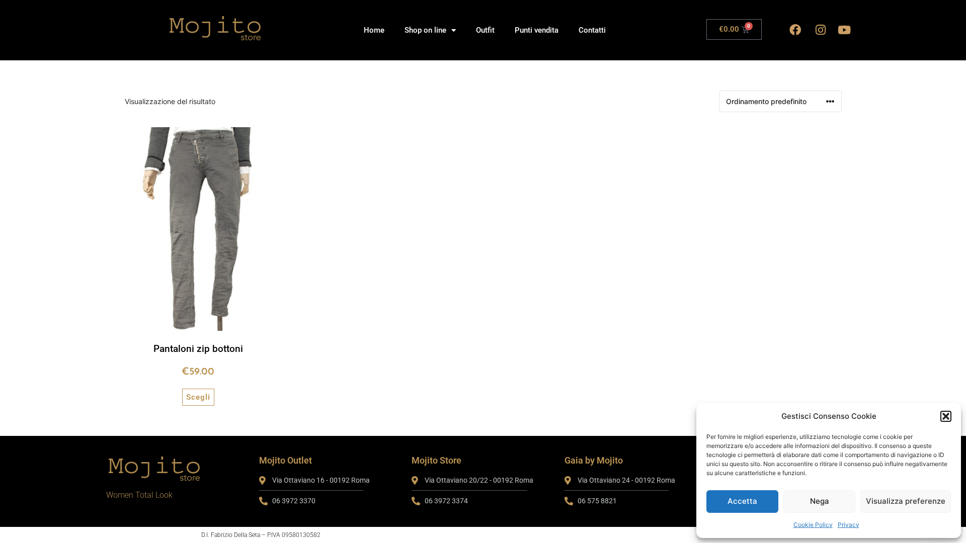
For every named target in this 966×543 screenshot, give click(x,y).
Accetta (742, 501)
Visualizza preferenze (905, 501)
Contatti (592, 30)
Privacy (848, 524)
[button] (946, 416)
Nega (819, 501)
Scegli (198, 397)
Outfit (485, 30)
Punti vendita (536, 30)
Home (374, 30)
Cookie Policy (813, 524)
